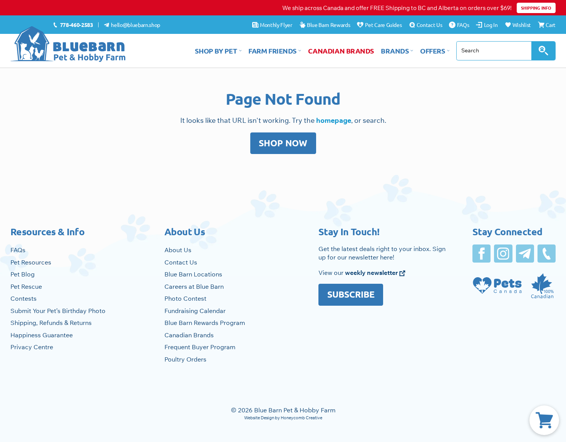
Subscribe (351, 294)
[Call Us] (547, 253)
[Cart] (544, 420)
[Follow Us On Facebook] (481, 253)
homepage (333, 120)
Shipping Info (536, 8)
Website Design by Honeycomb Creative (283, 417)
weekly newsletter (372, 272)
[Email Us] (525, 253)
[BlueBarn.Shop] (68, 44)
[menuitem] (73, 25)
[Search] (543, 51)
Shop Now (283, 143)
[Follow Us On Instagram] (503, 253)
